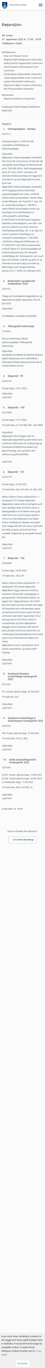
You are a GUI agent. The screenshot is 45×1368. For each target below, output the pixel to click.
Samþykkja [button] (22, 1363)
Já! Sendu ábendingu (23, 839)
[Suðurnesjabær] (14, 5)
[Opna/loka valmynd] (40, 5)
